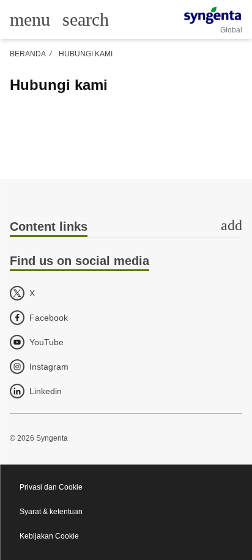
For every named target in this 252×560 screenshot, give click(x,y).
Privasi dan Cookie (51, 487)
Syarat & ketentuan (51, 511)
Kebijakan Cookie (49, 536)
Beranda (27, 54)
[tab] (126, 227)
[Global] (212, 15)
